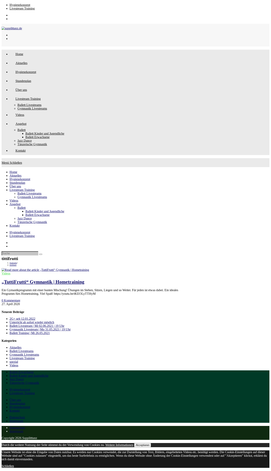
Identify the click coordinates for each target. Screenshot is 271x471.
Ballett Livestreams (29, 193)
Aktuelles (15, 175)
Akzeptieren (142, 445)
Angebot (15, 204)
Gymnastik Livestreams (32, 197)
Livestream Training (22, 8)
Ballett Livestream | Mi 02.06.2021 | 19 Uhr (37, 325)
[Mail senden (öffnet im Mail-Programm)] (11, 18)
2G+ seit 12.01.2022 (22, 318)
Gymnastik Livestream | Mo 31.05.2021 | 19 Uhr (40, 329)
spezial (14, 361)
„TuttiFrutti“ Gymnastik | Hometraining (43, 281)
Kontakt (15, 225)
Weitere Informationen (119, 445)
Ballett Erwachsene (37, 215)
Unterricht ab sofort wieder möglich (32, 322)
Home (13, 172)
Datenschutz (17, 417)
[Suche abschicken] (40, 254)
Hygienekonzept (20, 5)
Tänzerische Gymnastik (32, 222)
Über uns (15, 186)
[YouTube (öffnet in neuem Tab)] (11, 15)
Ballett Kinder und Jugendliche (44, 211)
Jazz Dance (24, 218)
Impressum (16, 421)
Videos (14, 200)
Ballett (21, 207)
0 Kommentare (11, 300)
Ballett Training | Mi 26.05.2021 (30, 333)
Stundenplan (17, 182)
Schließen (8, 466)
